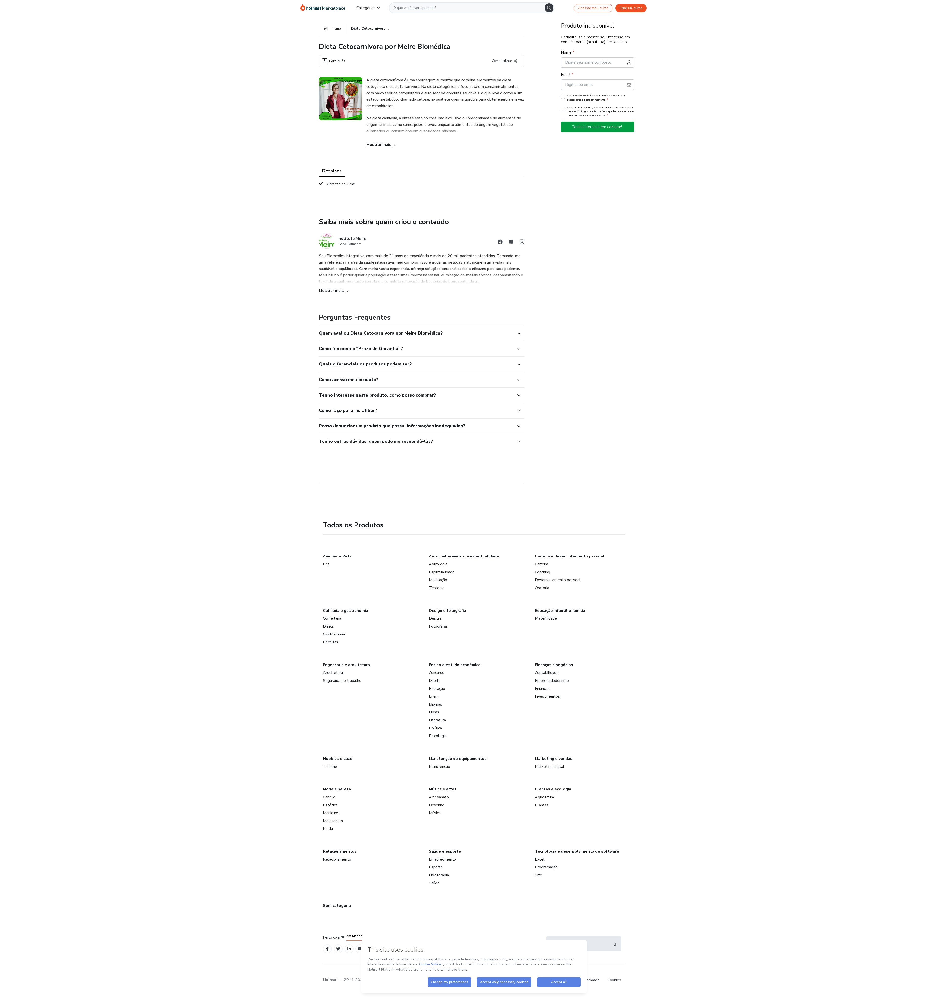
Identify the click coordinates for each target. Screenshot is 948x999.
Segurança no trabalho (342, 680)
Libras (434, 712)
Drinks (328, 626)
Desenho (436, 805)
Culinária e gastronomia (345, 610)
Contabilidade (547, 672)
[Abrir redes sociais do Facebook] (500, 242)
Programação (546, 867)
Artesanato (439, 797)
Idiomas (435, 704)
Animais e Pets (337, 556)
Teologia (436, 588)
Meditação (438, 580)
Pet (326, 564)
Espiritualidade (441, 572)
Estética (330, 805)
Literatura (437, 720)
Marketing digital (549, 766)
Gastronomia (334, 634)
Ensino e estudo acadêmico (455, 665)
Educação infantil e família (560, 610)
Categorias (365, 8)
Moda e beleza (337, 789)
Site (538, 875)
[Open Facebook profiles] (327, 949)
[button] (416, 333)
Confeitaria (332, 618)
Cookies (614, 980)
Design (435, 618)
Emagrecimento (442, 859)
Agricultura (544, 797)
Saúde (434, 883)
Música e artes (442, 789)
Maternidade (546, 618)
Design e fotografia (447, 610)
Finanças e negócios (554, 665)
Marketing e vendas (553, 758)
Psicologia (438, 736)
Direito (435, 680)
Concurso (436, 672)
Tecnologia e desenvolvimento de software (577, 851)
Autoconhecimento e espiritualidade (464, 556)
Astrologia (438, 564)
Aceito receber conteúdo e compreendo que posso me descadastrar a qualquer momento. (596, 98)
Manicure (330, 813)
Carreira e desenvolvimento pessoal (569, 556)
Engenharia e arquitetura (346, 665)
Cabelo (329, 797)
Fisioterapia (439, 875)
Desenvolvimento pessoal (558, 580)
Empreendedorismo (552, 680)
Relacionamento (337, 859)
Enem (434, 696)
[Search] (549, 7)
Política (435, 728)
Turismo (330, 766)
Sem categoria (337, 905)
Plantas (542, 805)
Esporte (436, 867)
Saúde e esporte (445, 851)
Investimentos (547, 696)
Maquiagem (333, 821)
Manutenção (439, 766)
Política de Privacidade (592, 115)
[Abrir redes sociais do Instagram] (521, 242)
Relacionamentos (339, 851)
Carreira (541, 564)
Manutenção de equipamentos (458, 758)
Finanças (542, 688)
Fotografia (438, 626)
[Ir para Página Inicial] (324, 8)
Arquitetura (333, 672)
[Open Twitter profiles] (338, 949)
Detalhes (332, 171)
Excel (540, 859)
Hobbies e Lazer (338, 758)
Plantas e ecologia (553, 789)
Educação (437, 688)
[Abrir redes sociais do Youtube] (511, 242)
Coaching (542, 572)
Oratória (542, 588)
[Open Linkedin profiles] (349, 949)
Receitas (330, 642)
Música (435, 813)
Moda (328, 828)
